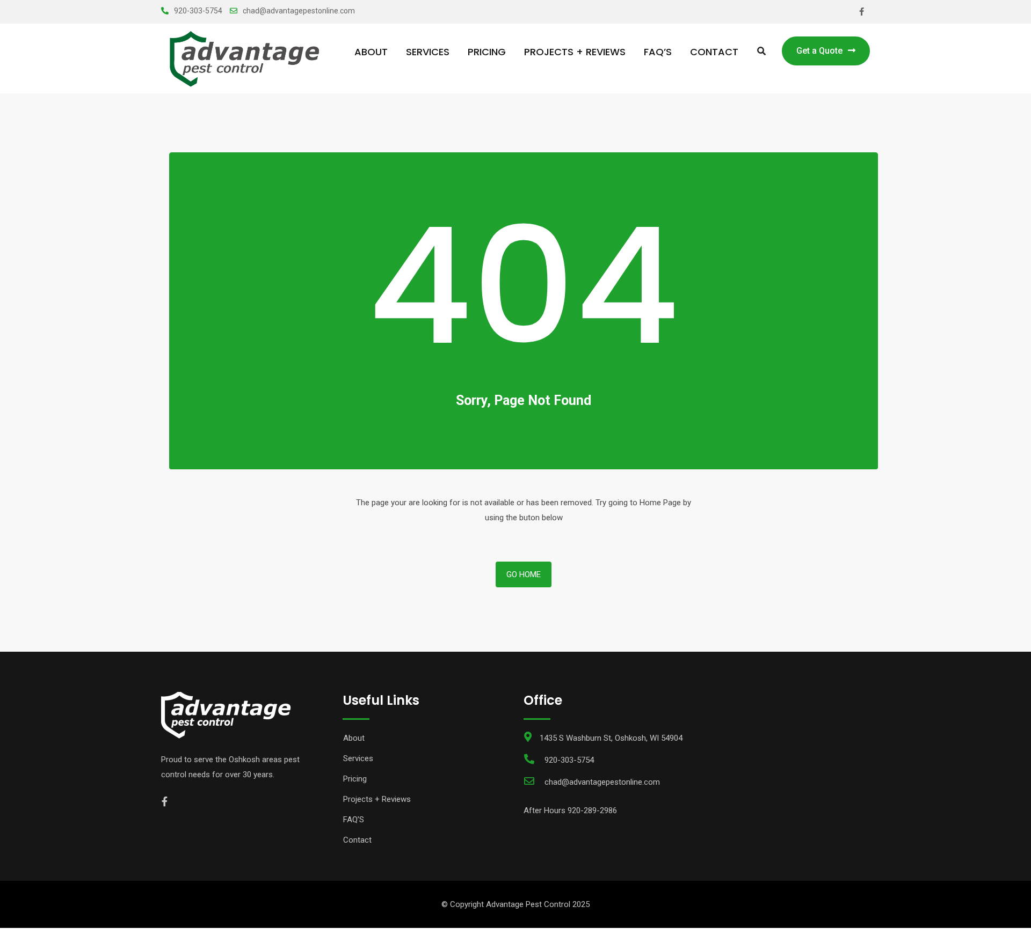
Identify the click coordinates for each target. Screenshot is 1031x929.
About (371, 51)
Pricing (487, 51)
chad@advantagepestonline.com (299, 10)
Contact (714, 51)
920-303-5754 (198, 10)
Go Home (523, 574)
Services (427, 51)
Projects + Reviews (575, 51)
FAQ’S (658, 51)
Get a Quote (819, 51)
